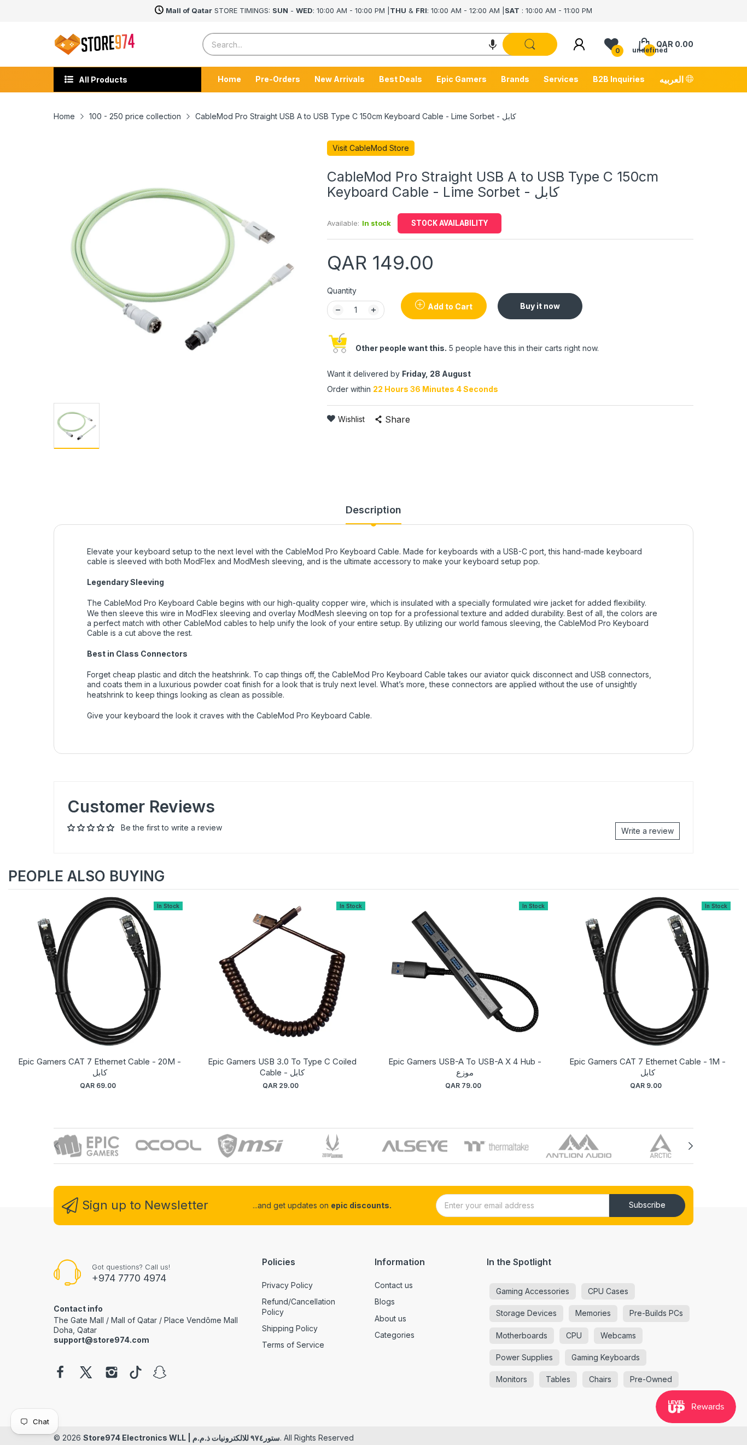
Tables (558, 1379)
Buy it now (540, 306)
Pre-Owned (651, 1379)
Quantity (342, 290)
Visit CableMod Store (370, 148)
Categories (395, 1334)
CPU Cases (608, 1291)
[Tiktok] (135, 1373)
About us (390, 1318)
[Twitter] (86, 1373)
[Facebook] (60, 1373)
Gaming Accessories (532, 1291)
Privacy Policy (287, 1285)
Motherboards (521, 1335)
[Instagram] (111, 1373)
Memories (593, 1313)
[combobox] (379, 44)
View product (99, 983)
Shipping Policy (290, 1328)
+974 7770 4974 (129, 1278)
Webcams (618, 1335)
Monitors (511, 1379)
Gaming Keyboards (605, 1357)
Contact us (394, 1285)
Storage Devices (526, 1313)
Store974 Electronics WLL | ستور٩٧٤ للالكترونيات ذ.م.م (181, 1437)
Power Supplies (524, 1357)
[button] (492, 44)
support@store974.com (101, 1339)
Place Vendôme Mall (201, 1320)
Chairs (600, 1379)
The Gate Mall (79, 1320)
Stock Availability (449, 223)
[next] (728, 995)
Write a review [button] (647, 830)
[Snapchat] (159, 1373)
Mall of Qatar (134, 1320)
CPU (574, 1335)
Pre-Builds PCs (656, 1313)
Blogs (385, 1301)
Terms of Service (293, 1344)
